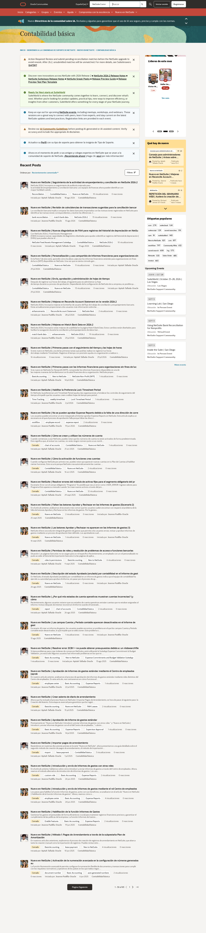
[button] (24, 186)
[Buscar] (143, 4)
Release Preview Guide (104, 78)
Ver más (165, 98)
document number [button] (53, 872)
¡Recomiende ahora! (74, 155)
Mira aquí (115, 20)
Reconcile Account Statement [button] (63, 311)
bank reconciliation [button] (40, 217)
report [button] (47, 609)
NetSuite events (67, 112)
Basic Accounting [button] (52, 657)
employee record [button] (53, 422)
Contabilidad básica (87, 197)
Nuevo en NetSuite (124, 12)
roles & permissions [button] (53, 560)
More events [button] (180, 364)
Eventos (58, 12)
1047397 (32, 65)
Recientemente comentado (44, 172)
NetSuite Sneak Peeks (78, 78)
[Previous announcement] (186, 19)
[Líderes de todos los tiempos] (171, 131)
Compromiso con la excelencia (94, 12)
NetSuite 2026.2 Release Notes (110, 75)
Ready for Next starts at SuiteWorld (46, 92)
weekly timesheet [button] (57, 399)
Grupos (45, 12)
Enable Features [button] (51, 821)
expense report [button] (72, 422)
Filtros (130, 172)
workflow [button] (36, 422)
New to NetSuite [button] (59, 376)
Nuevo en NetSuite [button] (80, 194)
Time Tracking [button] (38, 399)
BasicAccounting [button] (39, 376)
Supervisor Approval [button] (94, 729)
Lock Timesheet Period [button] (81, 399)
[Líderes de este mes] (165, 131)
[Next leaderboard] (177, 131)
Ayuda (70, 12)
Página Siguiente (80, 887)
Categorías (30, 12)
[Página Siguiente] (132, 887)
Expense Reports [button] (93, 683)
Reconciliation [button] (38, 194)
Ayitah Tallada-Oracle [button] (51, 197)
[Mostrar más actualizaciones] (165, 209)
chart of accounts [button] (52, 445)
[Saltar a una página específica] (137, 887)
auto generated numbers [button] (98, 872)
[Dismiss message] (133, 60)
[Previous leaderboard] (153, 131)
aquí (99, 155)
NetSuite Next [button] (88, 311)
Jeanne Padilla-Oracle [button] (51, 220)
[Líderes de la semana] (160, 131)
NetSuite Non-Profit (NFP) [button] (83, 376)
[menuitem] (39, 4)
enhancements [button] (38, 311)
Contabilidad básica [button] (58, 194)
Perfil (44, 142)
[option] (155, 275)
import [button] (48, 752)
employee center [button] (52, 683)
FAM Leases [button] (92, 706)
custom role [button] (50, 775)
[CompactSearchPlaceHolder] (150, 4)
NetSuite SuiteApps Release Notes (46, 78)
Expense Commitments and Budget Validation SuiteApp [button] (109, 657)
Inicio (20, 12)
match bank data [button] (61, 217)
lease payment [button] (62, 752)
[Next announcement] (186, 23)
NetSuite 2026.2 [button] (81, 217)
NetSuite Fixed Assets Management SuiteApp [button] (51, 242)
